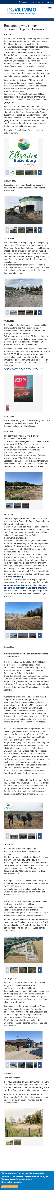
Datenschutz (24, 2)
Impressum (38, 2)
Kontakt (49, 2)
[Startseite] (21, 11)
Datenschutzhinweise (11, 1182)
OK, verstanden (10, 1187)
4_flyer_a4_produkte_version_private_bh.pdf (23, 368)
